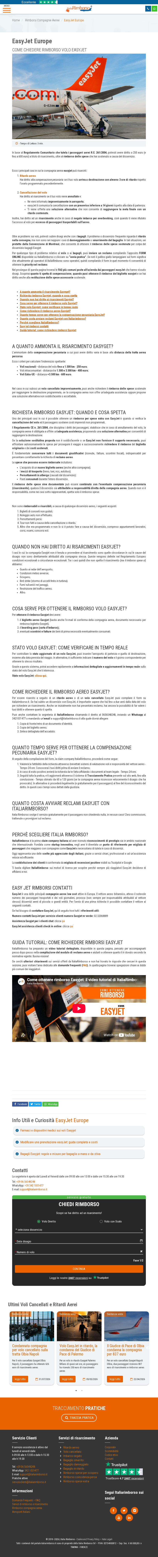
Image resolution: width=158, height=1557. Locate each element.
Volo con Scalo (113, 1221)
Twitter (37, 1104)
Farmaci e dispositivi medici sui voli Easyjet (48, 1130)
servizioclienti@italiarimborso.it (29, 1482)
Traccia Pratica (81, 1418)
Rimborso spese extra (76, 1481)
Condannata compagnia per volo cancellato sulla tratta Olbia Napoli (30, 1350)
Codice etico (111, 1454)
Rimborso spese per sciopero (80, 1473)
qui (63, 921)
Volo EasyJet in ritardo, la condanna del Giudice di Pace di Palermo (78, 1350)
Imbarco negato (72, 1456)
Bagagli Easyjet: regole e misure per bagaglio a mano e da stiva (60, 1154)
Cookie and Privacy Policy (87, 1539)
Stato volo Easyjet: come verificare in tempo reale (49, 307)
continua (79, 1269)
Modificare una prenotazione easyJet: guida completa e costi (58, 1142)
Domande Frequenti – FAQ (26, 1500)
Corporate (110, 1447)
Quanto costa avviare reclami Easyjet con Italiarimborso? (53, 318)
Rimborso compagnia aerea (27, 1508)
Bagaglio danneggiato (75, 1464)
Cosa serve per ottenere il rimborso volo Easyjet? (48, 303)
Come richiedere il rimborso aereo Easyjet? (45, 310)
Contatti (109, 1458)
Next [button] (148, 1348)
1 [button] (76, 1390)
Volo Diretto (49, 1221)
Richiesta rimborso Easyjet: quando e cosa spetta (48, 295)
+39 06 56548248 (25, 1181)
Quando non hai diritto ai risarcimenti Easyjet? (47, 299)
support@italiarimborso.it (33, 1189)
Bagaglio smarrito (73, 1460)
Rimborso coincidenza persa (80, 1477)
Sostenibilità (111, 1451)
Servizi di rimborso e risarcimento (30, 1504)
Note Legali (107, 1539)
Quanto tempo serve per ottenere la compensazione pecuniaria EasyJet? (62, 314)
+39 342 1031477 (34, 1185)
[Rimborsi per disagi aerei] (79, 8)
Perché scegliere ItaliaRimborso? (39, 322)
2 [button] (82, 1390)
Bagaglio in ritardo (73, 1468)
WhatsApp (52, 1104)
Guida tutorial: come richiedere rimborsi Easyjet (48, 330)
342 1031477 (32, 1470)
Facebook (22, 1104)
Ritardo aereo (28, 175)
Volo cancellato (72, 1451)
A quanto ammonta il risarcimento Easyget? (45, 291)
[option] (79, 96)
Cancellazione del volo (33, 192)
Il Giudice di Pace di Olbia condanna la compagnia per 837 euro (125, 1350)
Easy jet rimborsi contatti (34, 326)
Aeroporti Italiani (21, 1511)
